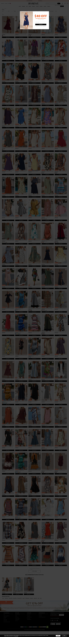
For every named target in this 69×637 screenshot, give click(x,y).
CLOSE (64, 635)
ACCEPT (58, 635)
